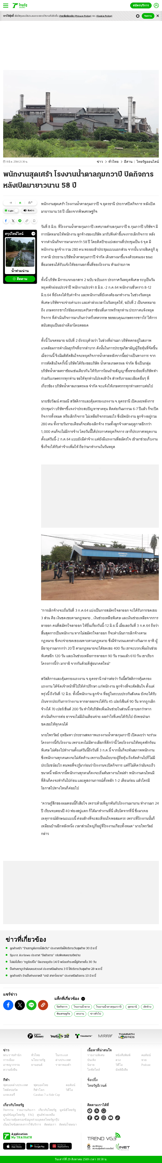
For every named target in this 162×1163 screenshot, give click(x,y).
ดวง (117, 1060)
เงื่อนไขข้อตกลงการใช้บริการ (19, 1124)
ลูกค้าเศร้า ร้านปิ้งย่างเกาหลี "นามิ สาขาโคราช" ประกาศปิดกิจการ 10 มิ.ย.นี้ (53, 975)
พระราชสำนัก (11, 1055)
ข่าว (105, 161)
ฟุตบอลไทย (37, 1085)
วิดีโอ (118, 1064)
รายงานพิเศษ (95, 1055)
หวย (142, 1060)
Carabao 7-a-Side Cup (46, 1094)
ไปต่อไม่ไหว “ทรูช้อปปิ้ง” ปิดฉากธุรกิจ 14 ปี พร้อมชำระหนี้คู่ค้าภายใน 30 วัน (53, 962)
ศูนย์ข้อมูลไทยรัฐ (12, 1114)
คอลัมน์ (144, 1055)
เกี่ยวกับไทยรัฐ (44, 1110)
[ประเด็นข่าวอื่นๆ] (33, 234)
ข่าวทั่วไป (93, 1013)
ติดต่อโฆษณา (61, 1124)
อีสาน (131, 161)
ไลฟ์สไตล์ (92, 1069)
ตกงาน (79, 1013)
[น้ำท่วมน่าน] (20, 252)
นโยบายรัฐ (37, 1060)
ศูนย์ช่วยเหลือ (42, 1114)
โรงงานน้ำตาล (80, 1006)
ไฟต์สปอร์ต (9, 1090)
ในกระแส (60, 1055)
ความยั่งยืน (9, 1069)
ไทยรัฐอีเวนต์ (95, 1085)
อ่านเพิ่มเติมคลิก (75, 16)
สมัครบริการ (142, 5)
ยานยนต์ (35, 1064)
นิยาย (90, 1064)
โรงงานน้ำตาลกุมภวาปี (105, 1006)
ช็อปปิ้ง (91, 1079)
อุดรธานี (128, 1006)
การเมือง (8, 1060)
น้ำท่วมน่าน (20, 270)
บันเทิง (91, 1060)
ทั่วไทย (118, 161)
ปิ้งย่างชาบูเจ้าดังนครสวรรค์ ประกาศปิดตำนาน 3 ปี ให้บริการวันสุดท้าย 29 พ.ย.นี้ (56, 968)
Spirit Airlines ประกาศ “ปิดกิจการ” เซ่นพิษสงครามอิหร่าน (45, 955)
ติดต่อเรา (44, 1124)
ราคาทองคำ (62, 1064)
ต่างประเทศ (61, 1060)
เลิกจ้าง (142, 1006)
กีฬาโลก (35, 1090)
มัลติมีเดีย (120, 1069)
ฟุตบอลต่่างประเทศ (14, 1085)
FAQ (28, 1114)
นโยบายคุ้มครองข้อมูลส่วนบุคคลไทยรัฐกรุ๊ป (28, 1119)
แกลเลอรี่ (8, 1094)
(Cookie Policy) (104, 16)
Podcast (145, 1064)
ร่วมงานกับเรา (24, 1110)
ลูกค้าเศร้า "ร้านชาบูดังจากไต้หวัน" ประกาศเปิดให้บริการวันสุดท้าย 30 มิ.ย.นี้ (53, 948)
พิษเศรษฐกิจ (63, 1013)
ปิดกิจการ (62, 1006)
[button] (6, 220)
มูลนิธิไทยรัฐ (63, 1110)
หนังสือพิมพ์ (121, 1055)
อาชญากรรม (10, 1064)
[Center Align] (158, 15)
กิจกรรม (8, 1110)
